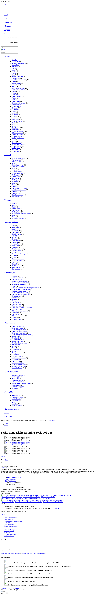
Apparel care (15, 196)
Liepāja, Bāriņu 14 (10, 481)
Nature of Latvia (9, 536)
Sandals (14, 207)
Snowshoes (15, 359)
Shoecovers (15, 149)
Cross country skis (17, 328)
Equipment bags (16, 319)
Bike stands (15, 129)
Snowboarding (16, 336)
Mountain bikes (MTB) (19, 63)
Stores (6, 413)
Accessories (15, 385)
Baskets (14, 124)
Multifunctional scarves (19, 190)
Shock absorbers (17, 296)
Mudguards (15, 109)
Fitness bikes (15, 65)
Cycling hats (15, 151)
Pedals (14, 93)
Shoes (13, 205)
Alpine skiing (16, 344)
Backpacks (15, 230)
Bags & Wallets (16, 234)
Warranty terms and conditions (13, 521)
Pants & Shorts (16, 161)
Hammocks (15, 232)
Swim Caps (15, 378)
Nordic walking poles (18, 387)
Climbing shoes (16, 210)
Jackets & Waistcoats (18, 158)
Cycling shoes (16, 148)
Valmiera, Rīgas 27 (11, 479)
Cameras (14, 255)
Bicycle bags (15, 128)
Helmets (14, 276)
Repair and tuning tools (19, 366)
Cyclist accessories (17, 136)
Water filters (15, 245)
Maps (13, 402)
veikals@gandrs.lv (16, 588)
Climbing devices (17, 279)
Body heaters (16, 269)
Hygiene (14, 262)
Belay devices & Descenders (20, 283)
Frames (14, 98)
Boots (13, 203)
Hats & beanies (16, 193)
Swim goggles (16, 377)
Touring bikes (16, 61)
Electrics (14, 252)
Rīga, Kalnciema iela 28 (14, 477)
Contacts (7, 26)
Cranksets (15, 94)
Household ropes (17, 309)
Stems (13, 86)
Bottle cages (15, 119)
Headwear (15, 186)
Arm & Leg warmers (18, 144)
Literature (15, 404)
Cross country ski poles (19, 333)
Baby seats (15, 114)
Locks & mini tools (17, 260)
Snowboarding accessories (19, 343)
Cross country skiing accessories (21, 334)
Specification (4, 468)
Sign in (3, 514)
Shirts (13, 163)
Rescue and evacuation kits (20, 292)
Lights (14, 113)
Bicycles (14, 60)
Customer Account (11, 409)
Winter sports (9, 323)
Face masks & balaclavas (19, 188)
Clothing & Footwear (18, 138)
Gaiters (14, 217)
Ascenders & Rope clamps (19, 284)
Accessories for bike (18, 131)
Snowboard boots (17, 339)
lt (4, 6)
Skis (13, 348)
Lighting (14, 247)
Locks (13, 111)
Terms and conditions (10, 518)
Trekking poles (16, 250)
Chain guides (16, 101)
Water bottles (15, 118)
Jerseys (14, 141)
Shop (6, 15)
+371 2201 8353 (55, 508)
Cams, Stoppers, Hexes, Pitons (21, 289)
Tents (13, 226)
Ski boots (14, 346)
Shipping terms (8, 519)
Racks (13, 126)
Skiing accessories (17, 353)
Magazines (15, 400)
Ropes (14, 301)
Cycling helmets (16, 106)
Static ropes (15, 302)
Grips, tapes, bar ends (18, 88)
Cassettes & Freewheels (19, 80)
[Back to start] (3, 49)
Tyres (13, 70)
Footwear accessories (18, 218)
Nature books (16, 395)
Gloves (14, 185)
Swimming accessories (18, 375)
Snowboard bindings (18, 341)
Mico (6, 460)
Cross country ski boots (19, 329)
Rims (13, 75)
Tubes (13, 71)
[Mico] (3, 456)
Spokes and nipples (17, 76)
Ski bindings (15, 349)
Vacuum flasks (16, 244)
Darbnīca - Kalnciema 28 (13, 484)
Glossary (7, 532)
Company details (9, 531)
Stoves (14, 237)
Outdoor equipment (12, 222)
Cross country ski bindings (19, 331)
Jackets (14, 139)
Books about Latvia (17, 397)
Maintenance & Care (18, 363)
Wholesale (8, 22)
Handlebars (15, 85)
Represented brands (10, 534)
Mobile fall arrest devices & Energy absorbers (25, 288)
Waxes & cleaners (17, 368)
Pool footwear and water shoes (21, 213)
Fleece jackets (16, 160)
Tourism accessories (18, 259)
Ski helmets (15, 354)
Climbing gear (9, 272)
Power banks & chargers (19, 254)
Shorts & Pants (16, 143)
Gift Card (8, 416)
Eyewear (14, 108)
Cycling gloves (16, 146)
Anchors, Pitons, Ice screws (20, 291)
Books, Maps (9, 392)
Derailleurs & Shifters (18, 90)
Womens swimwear (17, 380)
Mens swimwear (17, 382)
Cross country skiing (18, 326)
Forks (13, 99)
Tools (13, 123)
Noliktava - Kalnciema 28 (13, 482)
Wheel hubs (15, 78)
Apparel (7, 155)
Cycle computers (17, 121)
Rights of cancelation (10, 526)
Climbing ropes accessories (20, 311)
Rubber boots (16, 208)
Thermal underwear (17, 165)
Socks (13, 183)
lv (5, 4)
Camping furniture (17, 249)
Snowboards (15, 338)
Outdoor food (16, 240)
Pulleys (14, 286)
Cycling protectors (17, 134)
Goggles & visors (17, 356)
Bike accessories (17, 104)
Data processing (9, 524)
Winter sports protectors (19, 358)
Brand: (3, 460)
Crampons (15, 312)
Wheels (14, 73)
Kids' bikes (15, 66)
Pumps (14, 116)
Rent (6, 18)
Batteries (14, 257)
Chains (14, 81)
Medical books (16, 399)
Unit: (2, 463)
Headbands (15, 191)
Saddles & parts (16, 83)
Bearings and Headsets (18, 103)
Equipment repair (17, 265)
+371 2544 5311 (5, 588)
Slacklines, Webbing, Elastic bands (22, 307)
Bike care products (17, 133)
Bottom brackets (16, 96)
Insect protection (17, 267)
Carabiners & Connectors (19, 281)
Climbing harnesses (17, 278)
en (5, 8)
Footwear (8, 200)
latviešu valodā (50, 420)
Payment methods (9, 529)
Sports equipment (11, 371)
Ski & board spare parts (19, 364)
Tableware (15, 242)
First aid (14, 264)
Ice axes (14, 299)
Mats (13, 229)
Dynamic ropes (16, 304)
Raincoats (15, 181)
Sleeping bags (16, 227)
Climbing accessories (18, 316)
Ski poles (14, 351)
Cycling (7, 56)
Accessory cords (17, 306)
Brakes (14, 91)
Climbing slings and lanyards (20, 294)
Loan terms (7, 522)
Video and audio (17, 405)
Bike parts (15, 68)
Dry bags (14, 235)
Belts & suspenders (17, 195)
